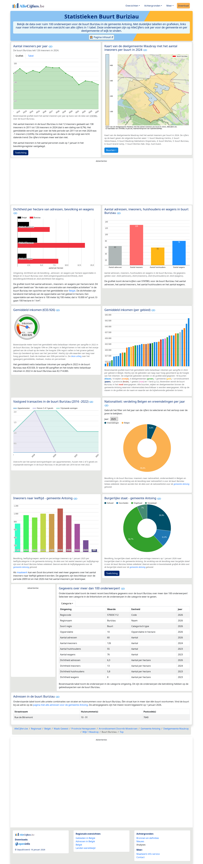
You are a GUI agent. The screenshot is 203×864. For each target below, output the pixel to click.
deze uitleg (76, 356)
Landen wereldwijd (85, 848)
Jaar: (106, 419)
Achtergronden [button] (152, 5)
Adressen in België (85, 841)
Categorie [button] (66, 603)
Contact (140, 857)
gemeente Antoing (181, 484)
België (72, 290)
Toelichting (21, 152)
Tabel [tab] (31, 55)
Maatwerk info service (148, 853)
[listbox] (114, 419)
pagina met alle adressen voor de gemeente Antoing (60, 704)
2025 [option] (113, 419)
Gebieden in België (85, 838)
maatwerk (22, 572)
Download (183, 5)
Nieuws (140, 841)
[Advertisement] (101, 184)
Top (122, 731)
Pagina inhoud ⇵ (103, 37)
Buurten (110, 150)
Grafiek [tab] (19, 55)
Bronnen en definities (147, 838)
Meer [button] (169, 5)
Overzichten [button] (132, 5)
